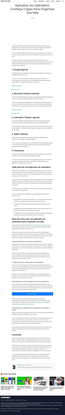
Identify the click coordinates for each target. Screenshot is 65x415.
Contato (24, 400)
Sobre (2, 400)
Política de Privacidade (9, 400)
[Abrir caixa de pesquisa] (62, 1)
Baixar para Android (16, 85)
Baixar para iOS (15, 89)
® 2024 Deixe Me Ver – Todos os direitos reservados (10, 410)
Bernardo (20, 365)
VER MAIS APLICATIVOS (31, 293)
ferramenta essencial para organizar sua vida (39, 225)
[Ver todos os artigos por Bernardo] (14, 365)
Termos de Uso (18, 400)
